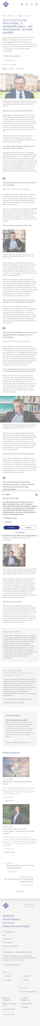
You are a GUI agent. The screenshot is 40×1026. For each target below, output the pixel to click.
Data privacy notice (11, 518)
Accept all (11, 527)
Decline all (28, 527)
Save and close (20, 532)
